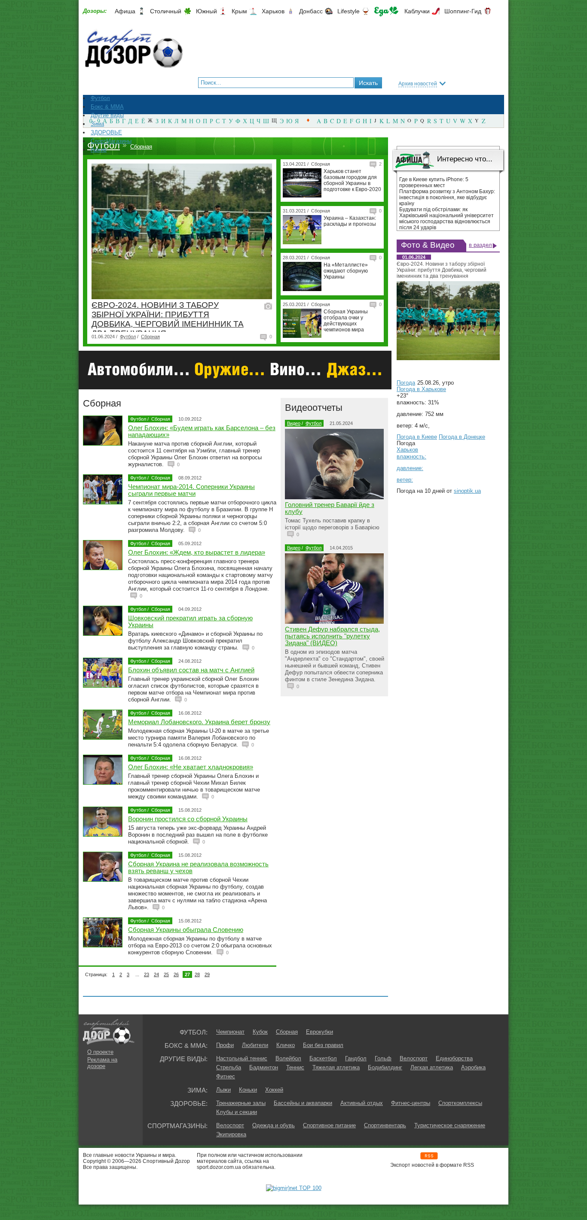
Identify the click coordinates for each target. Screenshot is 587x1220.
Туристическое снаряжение (449, 1125)
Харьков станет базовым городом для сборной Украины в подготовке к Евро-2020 (352, 180)
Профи (225, 1045)
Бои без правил (323, 1045)
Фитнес (225, 1076)
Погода (406, 382)
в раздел (480, 245)
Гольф (383, 1058)
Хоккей (274, 1089)
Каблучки (417, 11)
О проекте (100, 1052)
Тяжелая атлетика (336, 1067)
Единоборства (454, 1058)
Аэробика (473, 1067)
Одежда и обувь (273, 1125)
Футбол (103, 145)
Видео (293, 423)
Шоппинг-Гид (462, 11)
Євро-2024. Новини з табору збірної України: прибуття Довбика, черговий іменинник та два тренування (168, 319)
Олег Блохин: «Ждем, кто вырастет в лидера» (196, 552)
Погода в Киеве (417, 437)
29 (207, 974)
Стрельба (228, 1067)
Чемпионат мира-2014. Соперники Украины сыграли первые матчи (191, 490)
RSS (429, 1155)
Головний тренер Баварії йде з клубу (329, 508)
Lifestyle (348, 11)
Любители (255, 1045)
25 (166, 974)
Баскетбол (323, 1058)
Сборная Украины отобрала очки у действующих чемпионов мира (346, 321)
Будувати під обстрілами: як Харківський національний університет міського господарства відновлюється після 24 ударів (446, 218)
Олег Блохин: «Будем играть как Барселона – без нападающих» (201, 431)
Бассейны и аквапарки (303, 1103)
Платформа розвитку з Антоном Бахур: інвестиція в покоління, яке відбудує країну (447, 197)
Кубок (260, 1032)
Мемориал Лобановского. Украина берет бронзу (199, 721)
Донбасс (311, 11)
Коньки (248, 1089)
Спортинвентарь (385, 1125)
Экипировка (231, 1134)
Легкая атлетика (431, 1067)
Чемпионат (230, 1032)
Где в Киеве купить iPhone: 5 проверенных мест (433, 182)
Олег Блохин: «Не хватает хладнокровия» (190, 767)
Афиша (125, 11)
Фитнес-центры (410, 1103)
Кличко (285, 1045)
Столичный (165, 11)
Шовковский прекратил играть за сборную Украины (190, 621)
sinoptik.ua (467, 491)
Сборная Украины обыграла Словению (185, 929)
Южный (206, 11)
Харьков (273, 11)
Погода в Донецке (462, 437)
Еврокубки (319, 1032)
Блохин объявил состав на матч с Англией (191, 670)
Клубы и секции (236, 1112)
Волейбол (288, 1058)
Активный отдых (361, 1103)
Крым (239, 11)
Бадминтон (263, 1067)
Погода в (421, 389)
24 (156, 974)
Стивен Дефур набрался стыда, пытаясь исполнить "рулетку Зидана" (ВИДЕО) (332, 635)
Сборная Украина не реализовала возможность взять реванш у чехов (198, 867)
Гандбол (356, 1058)
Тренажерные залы (241, 1103)
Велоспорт (414, 1058)
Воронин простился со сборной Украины (188, 818)
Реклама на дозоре (102, 1062)
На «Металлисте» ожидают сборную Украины (346, 271)
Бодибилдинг (385, 1067)
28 (197, 974)
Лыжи (223, 1089)
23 (146, 974)
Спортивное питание (329, 1125)
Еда (386, 11)
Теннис (295, 1067)
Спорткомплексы (460, 1103)
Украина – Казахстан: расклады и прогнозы (350, 221)
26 (176, 974)
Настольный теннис (241, 1058)
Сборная (141, 146)
